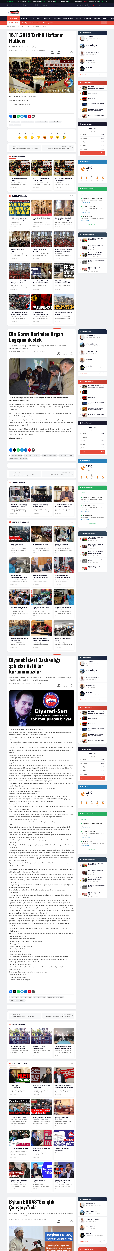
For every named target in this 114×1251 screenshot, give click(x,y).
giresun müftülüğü (17, 455)
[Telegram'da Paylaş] (22, 116)
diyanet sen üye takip (39, 997)
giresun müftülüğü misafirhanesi (18, 458)
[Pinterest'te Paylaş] (29, 116)
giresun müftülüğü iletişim (66, 455)
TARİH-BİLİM (57, 18)
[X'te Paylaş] (14, 116)
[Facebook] (77, 5)
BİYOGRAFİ (36, 18)
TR (95, 5)
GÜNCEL (105, 18)
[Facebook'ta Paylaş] (10, 116)
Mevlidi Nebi (17, 100)
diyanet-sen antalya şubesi (17, 1000)
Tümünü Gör (92, 225)
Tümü (71, 196)
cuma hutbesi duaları (41, 121)
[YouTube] (85, 5)
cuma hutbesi (15, 121)
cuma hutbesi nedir (15, 125)
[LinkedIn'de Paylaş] (25, 116)
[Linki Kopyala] (33, 116)
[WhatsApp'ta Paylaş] (18, 116)
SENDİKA (78, 18)
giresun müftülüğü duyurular (31, 455)
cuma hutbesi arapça (27, 121)
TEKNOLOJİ (46, 18)
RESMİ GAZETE (68, 18)
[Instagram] (83, 5)
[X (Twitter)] (80, 5)
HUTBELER (87, 18)
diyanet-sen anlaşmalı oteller (55, 997)
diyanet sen (15, 997)
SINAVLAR (97, 18)
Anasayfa (14, 18)
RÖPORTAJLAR (25, 18)
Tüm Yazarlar (83, 75)
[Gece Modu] (88, 5)
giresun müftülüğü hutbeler (49, 455)
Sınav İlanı (25, 23)
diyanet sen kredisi (26, 997)
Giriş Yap (103, 5)
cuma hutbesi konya (55, 121)
